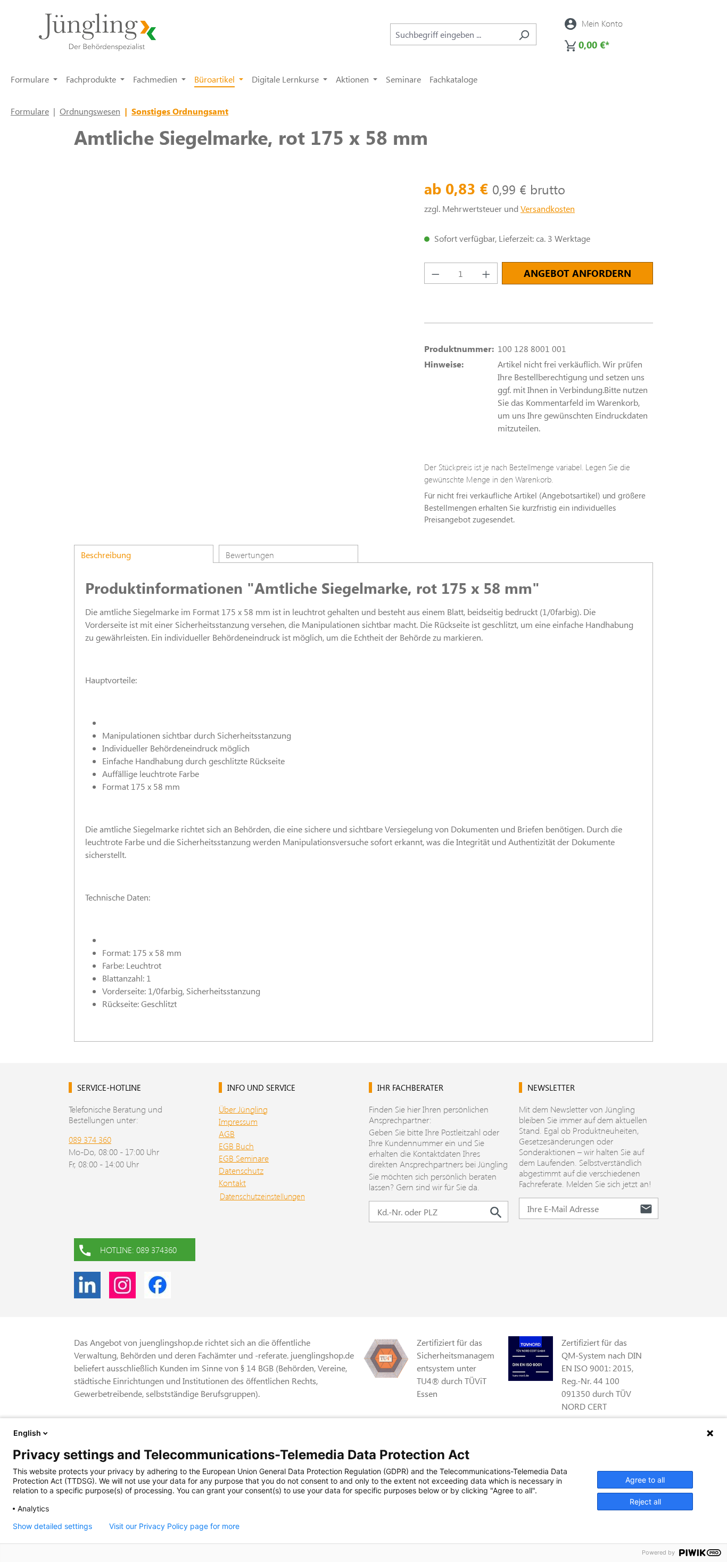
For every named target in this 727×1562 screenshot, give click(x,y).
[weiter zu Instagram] (122, 1285)
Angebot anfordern (577, 273)
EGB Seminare (244, 1158)
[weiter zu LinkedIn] (87, 1285)
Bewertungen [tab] (250, 554)
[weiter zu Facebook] (157, 1285)
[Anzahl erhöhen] (486, 273)
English (27, 1432)
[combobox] (451, 34)
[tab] (143, 554)
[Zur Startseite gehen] (97, 32)
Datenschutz (241, 1170)
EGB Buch (236, 1145)
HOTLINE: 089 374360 (138, 1249)
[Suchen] (523, 34)
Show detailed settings (52, 1526)
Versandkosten (548, 208)
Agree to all (645, 1479)
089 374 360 (90, 1139)
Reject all (645, 1501)
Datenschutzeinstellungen (262, 1196)
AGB (227, 1133)
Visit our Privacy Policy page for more (174, 1526)
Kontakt (232, 1182)
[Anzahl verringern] (435, 273)
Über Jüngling (243, 1109)
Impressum (238, 1121)
